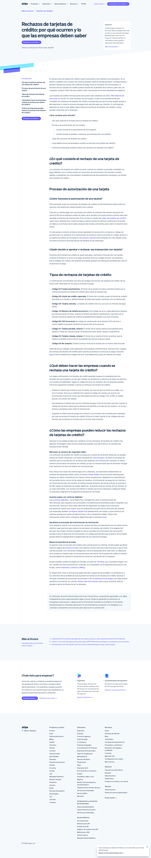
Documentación (82, 821)
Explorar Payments (84, 697)
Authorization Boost (56, 736)
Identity (52, 765)
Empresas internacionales (86, 751)
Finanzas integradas (84, 745)
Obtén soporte (110, 790)
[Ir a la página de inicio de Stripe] (24, 727)
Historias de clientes (112, 733)
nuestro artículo (89, 238)
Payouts (52, 785)
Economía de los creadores (86, 771)
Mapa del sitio (110, 756)
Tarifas (83, 4)
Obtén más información (87, 581)
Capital (51, 742)
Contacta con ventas (47, 698)
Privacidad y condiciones (113, 745)
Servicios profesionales (85, 790)
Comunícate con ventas (117, 4)
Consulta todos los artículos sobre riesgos (32, 644)
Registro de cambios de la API (87, 829)
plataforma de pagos (104, 578)
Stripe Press (109, 779)
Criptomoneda (54, 754)
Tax (50, 797)
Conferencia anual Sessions (114, 742)
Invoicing (52, 768)
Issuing (51, 771)
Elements (52, 759)
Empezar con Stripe (30, 42)
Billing (82, 567)
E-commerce (81, 742)
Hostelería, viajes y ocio (85, 776)
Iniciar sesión (99, 4)
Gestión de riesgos (44, 11)
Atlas (51, 733)
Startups (80, 733)
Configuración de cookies (114, 759)
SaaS (79, 765)
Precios (52, 731)
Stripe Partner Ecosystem (86, 810)
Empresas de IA (82, 768)
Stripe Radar (93, 474)
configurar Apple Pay (78, 511)
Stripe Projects (82, 835)
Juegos (79, 774)
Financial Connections (57, 762)
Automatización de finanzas (87, 748)
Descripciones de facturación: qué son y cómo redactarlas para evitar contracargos (83, 644)
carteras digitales (61, 500)
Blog (106, 736)
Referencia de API (83, 824)
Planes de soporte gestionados (116, 792)
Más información (111, 47)
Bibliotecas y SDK (83, 832)
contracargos (98, 457)
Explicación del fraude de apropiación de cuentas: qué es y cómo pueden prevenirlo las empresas (88, 639)
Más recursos (27, 11)
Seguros (80, 779)
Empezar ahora (29, 698)
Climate (52, 748)
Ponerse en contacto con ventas (116, 781)
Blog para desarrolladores (86, 838)
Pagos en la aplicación (85, 754)
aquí (51, 354)
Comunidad (109, 739)
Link (50, 774)
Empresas (80, 731)
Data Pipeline (54, 756)
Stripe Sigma (53, 794)
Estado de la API (83, 826)
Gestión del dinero (83, 759)
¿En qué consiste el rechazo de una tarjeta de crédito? (33, 83)
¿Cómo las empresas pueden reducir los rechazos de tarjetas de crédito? (34, 110)
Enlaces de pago (55, 779)
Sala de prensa (110, 776)
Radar (51, 788)
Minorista (80, 796)
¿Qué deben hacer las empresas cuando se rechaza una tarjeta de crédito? (34, 102)
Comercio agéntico (84, 736)
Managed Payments (56, 776)
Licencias (108, 753)
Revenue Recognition (57, 791)
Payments (65, 567)
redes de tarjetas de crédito (113, 218)
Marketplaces (82, 756)
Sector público (82, 793)
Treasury (52, 802)
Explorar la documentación (115, 690)
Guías (107, 731)
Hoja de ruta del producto (114, 770)
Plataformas (81, 762)
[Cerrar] (147, 847)
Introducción (27, 78)
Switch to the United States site (110, 853)
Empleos (108, 773)
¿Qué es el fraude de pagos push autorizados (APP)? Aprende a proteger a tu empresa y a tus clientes (90, 642)
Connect (74, 567)
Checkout (69, 548)
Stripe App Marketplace (85, 807)
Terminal (100, 561)
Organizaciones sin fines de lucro (89, 788)
